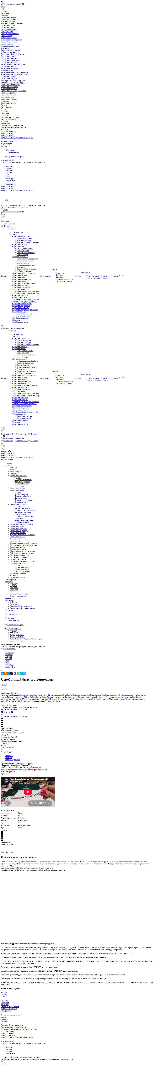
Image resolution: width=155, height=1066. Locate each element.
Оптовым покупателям (10, 1007)
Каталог (13, 469)
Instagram (8, 168)
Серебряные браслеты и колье (74, 695)
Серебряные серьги (93, 695)
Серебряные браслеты (23, 480)
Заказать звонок (16, 641)
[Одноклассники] (5, 673)
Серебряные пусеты (52, 701)
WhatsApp (9, 178)
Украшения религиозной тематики (91, 697)
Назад (14, 467)
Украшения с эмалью (117, 699)
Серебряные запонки (29, 701)
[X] (11, 673)
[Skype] (21, 673)
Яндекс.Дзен (10, 181)
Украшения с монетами (56, 697)
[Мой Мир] (8, 673)
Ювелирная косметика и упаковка (35, 699)
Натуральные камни (22, 508)
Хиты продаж (6, 695)
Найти (4, 1064)
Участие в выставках (9, 1009)
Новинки (15, 695)
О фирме (13, 586)
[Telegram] (24, 673)
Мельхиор (41, 701)
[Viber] (15, 673)
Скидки (4, 994)
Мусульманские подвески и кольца (118, 697)
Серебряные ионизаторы (82, 699)
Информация (6, 1011)
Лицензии (5, 1003)
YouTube (8, 172)
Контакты (5, 1005)
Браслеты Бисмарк (8, 707)
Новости (4, 1019)
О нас (3, 996)
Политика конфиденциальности (13, 1027)
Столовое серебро (21, 567)
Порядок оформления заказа (12, 1025)
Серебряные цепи (21, 494)
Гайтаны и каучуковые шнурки (60, 699)
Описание (9, 756)
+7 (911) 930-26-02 (8, 136)
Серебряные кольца (26, 695)
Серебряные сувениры (100, 699)
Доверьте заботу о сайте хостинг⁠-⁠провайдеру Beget (20, 1057)
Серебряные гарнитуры (127, 695)
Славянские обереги (14, 699)
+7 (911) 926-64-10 (8, 131)
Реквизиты (5, 1001)
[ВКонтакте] (2, 673)
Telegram (8, 170)
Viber (7, 174)
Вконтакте (9, 166)
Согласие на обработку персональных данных (19, 1029)
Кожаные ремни (71, 697)
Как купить (14, 604)
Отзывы (8, 758)
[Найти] (3, 8)
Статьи (3, 1017)
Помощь (4, 1021)
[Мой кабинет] (2, 432)
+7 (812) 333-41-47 (17, 138)
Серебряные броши (39, 697)
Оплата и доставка (12, 760)
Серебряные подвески (109, 695)
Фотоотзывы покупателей (11, 1015)
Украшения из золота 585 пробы (19, 697)
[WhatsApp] (18, 673)
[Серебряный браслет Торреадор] (14, 716)
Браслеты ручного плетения (26, 707)
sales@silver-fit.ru (9, 160)
